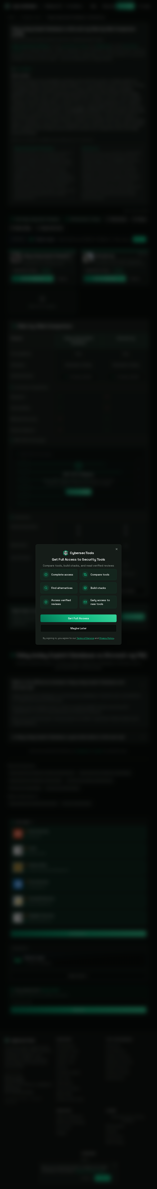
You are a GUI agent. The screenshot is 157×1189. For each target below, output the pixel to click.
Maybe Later (78, 628)
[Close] (117, 549)
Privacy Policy (106, 638)
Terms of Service (85, 638)
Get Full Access (78, 618)
